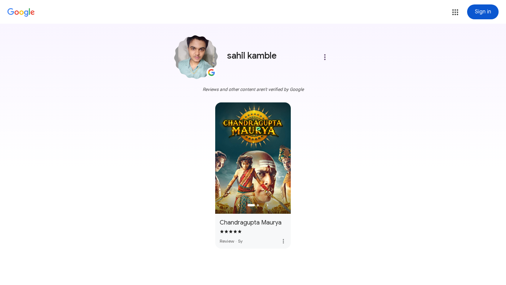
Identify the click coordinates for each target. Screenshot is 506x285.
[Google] (21, 12)
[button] (455, 12)
